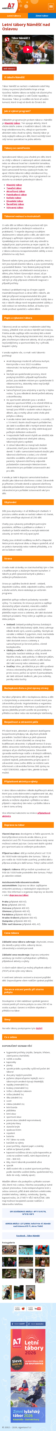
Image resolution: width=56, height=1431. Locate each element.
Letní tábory (14, 15)
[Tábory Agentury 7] (12, 6)
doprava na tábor (19, 895)
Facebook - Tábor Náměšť (28, 1235)
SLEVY (39, 1028)
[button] (9, 1250)
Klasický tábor (12, 123)
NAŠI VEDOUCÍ (9, 69)
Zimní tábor (42, 15)
